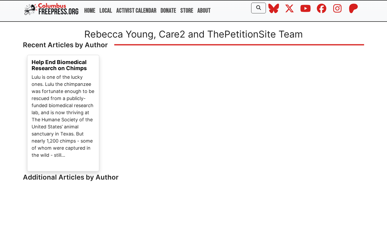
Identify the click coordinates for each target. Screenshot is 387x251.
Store (186, 10)
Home (89, 10)
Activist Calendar (136, 10)
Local (106, 10)
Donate (168, 10)
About (204, 10)
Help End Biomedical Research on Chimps (59, 65)
